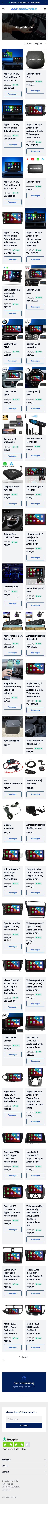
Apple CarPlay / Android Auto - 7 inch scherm (12, 77)
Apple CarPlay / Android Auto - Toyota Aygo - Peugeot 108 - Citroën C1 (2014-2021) (35, 1099)
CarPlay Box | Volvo (10, 393)
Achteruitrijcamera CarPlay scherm (35, 826)
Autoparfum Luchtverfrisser (11, 536)
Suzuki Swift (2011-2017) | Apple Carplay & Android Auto (34, 1274)
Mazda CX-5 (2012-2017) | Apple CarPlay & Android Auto (34, 1157)
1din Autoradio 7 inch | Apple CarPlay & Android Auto (12, 294)
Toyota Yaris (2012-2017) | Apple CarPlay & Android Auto (12, 1096)
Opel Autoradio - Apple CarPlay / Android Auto (12, 926)
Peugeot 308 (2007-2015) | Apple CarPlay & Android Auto (12, 1211)
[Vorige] (2, 2)
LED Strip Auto (11, 586)
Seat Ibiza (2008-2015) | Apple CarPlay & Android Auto (12, 1157)
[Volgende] (45, 2)
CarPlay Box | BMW (10, 345)
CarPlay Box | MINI (33, 393)
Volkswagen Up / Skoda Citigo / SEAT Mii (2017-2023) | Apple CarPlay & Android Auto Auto (34, 1216)
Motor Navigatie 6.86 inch (34, 488)
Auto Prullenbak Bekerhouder (34, 742)
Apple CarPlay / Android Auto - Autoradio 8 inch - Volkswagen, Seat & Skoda (12, 239)
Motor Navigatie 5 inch (35, 590)
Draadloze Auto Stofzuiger (34, 440)
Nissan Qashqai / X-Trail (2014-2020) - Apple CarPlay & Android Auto (12, 987)
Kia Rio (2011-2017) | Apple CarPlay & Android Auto (10, 1328)
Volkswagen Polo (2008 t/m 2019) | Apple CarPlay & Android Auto (35, 985)
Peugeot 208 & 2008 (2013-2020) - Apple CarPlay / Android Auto (34, 874)
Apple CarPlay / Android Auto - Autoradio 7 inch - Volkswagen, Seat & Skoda (35, 131)
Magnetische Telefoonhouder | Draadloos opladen (12, 688)
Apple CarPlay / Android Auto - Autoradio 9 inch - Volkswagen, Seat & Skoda (35, 690)
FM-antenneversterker (13, 782)
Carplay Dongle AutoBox (11, 488)
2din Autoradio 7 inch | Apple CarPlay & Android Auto (34, 539)
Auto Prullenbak (12, 740)
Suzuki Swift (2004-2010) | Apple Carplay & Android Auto (12, 1274)
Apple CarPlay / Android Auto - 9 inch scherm (12, 185)
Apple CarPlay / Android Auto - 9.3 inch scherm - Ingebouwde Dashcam (34, 239)
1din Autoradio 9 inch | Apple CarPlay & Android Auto (12, 874)
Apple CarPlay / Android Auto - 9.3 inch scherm (11, 127)
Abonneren (24, 1425)
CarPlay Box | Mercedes (33, 345)
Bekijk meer (23, 1357)
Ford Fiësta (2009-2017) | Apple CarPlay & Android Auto (34, 1042)
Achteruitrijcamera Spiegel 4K (35, 637)
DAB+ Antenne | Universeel (34, 782)
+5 (17, 597)
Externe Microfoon (9, 826)
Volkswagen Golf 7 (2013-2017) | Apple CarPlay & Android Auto (34, 928)
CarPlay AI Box (33, 181)
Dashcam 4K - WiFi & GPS (10, 440)
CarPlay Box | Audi (33, 291)
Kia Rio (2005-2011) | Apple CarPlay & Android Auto (33, 1328)
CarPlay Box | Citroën (10, 1039)
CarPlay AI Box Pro (33, 75)
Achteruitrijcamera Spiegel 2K (13, 637)
